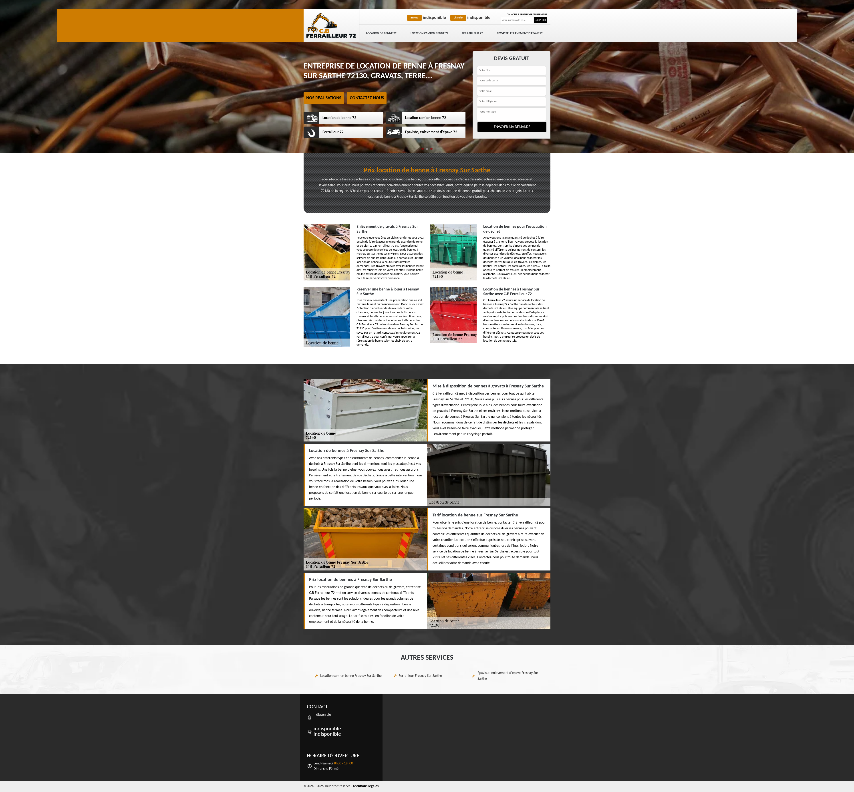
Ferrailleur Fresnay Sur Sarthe (420, 676)
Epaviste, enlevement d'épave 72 (520, 33)
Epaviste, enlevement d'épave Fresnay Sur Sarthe (507, 676)
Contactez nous (367, 98)
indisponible (428, 18)
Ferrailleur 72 (472, 33)
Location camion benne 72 (429, 33)
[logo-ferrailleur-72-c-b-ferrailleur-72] (331, 25)
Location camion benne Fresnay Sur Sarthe (351, 676)
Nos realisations (323, 98)
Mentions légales (366, 786)
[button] (422, 149)
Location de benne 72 (381, 33)
